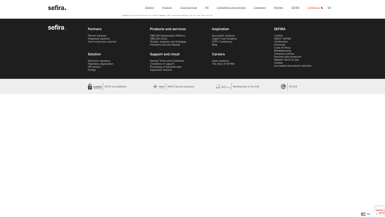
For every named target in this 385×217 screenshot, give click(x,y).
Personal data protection (287, 56)
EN (329, 7)
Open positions (220, 60)
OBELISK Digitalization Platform (167, 35)
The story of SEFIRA (223, 63)
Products (167, 7)
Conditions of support (162, 63)
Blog (214, 44)
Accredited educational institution (292, 65)
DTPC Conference (222, 41)
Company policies (284, 53)
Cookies (278, 62)
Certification (281, 41)
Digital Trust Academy (224, 38)
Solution (149, 7)
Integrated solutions (99, 38)
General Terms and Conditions (167, 60)
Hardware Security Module (165, 44)
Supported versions (161, 69)
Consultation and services (231, 7)
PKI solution (94, 66)
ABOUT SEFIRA (282, 38)
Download (279, 44)
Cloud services (188, 7)
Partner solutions (97, 35)
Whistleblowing (282, 50)
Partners (278, 7)
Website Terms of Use (286, 59)
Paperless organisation (100, 63)
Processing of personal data (165, 66)
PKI (207, 7)
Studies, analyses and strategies (168, 41)
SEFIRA (295, 7)
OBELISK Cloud (158, 38)
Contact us (314, 7)
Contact (278, 35)
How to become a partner (102, 41)
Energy (92, 69)
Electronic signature (99, 60)
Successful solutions (223, 35)
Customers (260, 7)
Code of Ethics (282, 47)
